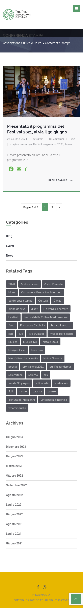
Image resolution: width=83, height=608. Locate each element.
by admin (37, 138)
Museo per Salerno (62, 333)
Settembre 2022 (16, 485)
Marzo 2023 (14, 466)
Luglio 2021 (13, 533)
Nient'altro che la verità (23, 358)
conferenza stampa (21, 144)
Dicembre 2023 (16, 446)
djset (34, 308)
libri (10, 333)
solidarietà (42, 383)
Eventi (10, 245)
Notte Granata (53, 358)
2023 (11, 284)
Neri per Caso (17, 350)
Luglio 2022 (13, 504)
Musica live (30, 341)
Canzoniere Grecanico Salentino (41, 292)
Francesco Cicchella (32, 325)
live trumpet (36, 333)
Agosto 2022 (14, 495)
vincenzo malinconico (54, 399)
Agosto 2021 (14, 524)
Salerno (69, 144)
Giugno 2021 (14, 543)
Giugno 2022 (14, 514)
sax (46, 374)
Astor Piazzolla (53, 284)
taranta (37, 391)
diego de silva (16, 308)
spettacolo (61, 383)
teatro (52, 391)
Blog (72, 138)
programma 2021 (53, 144)
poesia (12, 366)
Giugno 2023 (14, 456)
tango (23, 391)
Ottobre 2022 (14, 475)
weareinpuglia (17, 408)
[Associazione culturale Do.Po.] (16, 14)
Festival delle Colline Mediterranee (45, 317)
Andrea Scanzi (29, 284)
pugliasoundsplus (61, 366)
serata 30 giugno (19, 383)
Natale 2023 (50, 341)
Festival (37, 144)
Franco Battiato (60, 325)
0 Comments (56, 138)
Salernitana (15, 374)
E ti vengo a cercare (56, 308)
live (21, 333)
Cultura (43, 300)
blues (11, 292)
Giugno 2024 (14, 437)
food (11, 325)
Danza (57, 300)
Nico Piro (37, 350)
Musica (12, 341)
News (9, 255)
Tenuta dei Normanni (21, 399)
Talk (10, 391)
